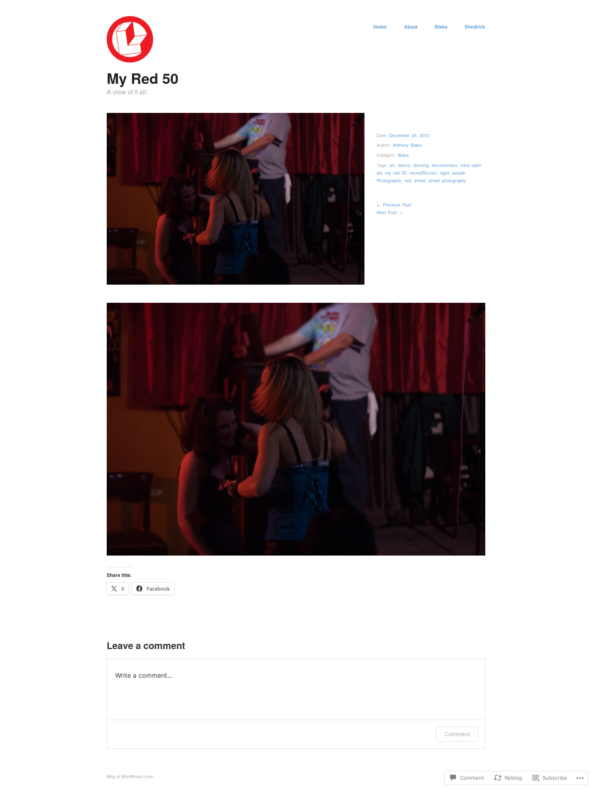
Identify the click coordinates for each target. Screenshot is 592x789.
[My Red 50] (130, 60)
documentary (444, 165)
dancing (420, 165)
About (411, 26)
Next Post (390, 212)
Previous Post (394, 204)
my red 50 (395, 172)
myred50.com (423, 172)
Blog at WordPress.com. (130, 776)
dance (404, 165)
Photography (389, 180)
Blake (441, 26)
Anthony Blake (407, 145)
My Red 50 (142, 77)
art (392, 165)
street (419, 180)
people (458, 172)
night (444, 172)
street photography (447, 180)
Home (380, 26)
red (407, 180)
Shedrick (475, 26)
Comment (457, 734)
